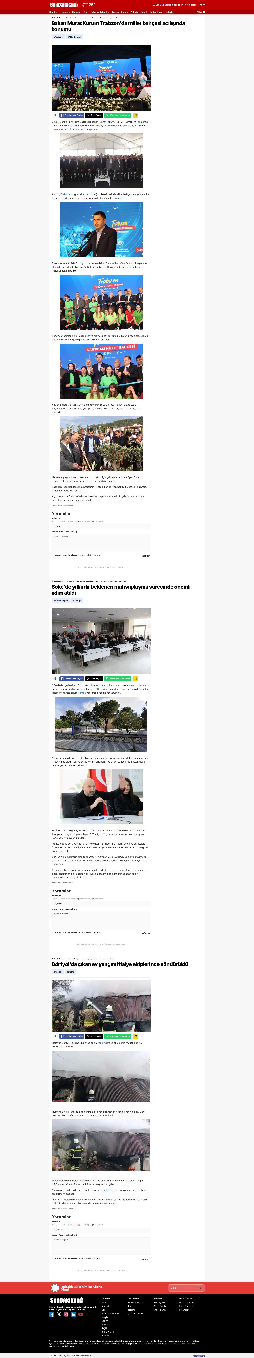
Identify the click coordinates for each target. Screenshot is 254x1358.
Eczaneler (184, 1309)
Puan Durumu (186, 1306)
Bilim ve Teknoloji (100, 12)
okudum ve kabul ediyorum (78, 555)
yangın (101, 1042)
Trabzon (65, 194)
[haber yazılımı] (199, 1355)
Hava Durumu (186, 1298)
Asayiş (115, 12)
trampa (82, 692)
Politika (134, 12)
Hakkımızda (133, 1298)
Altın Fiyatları (159, 1302)
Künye (131, 1306)
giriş (77, 521)
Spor (86, 12)
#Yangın (58, 972)
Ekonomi (65, 12)
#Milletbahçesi (74, 37)
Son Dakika (58, 18)
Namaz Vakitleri (187, 1302)
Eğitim (124, 12)
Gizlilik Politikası (136, 1302)
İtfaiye (109, 1190)
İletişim (131, 1309)
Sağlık (144, 12)
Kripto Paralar (160, 1309)
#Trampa (77, 600)
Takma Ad (56, 518)
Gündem (53, 12)
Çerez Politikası (135, 1313)
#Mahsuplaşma (61, 600)
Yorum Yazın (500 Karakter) (64, 531)
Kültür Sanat (156, 12)
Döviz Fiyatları (160, 1306)
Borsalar (157, 1298)
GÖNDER (146, 556)
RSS (54, 1355)
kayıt (92, 521)
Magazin (76, 12)
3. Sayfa (169, 12)
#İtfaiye (70, 972)
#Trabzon (58, 37)
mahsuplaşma (138, 685)
